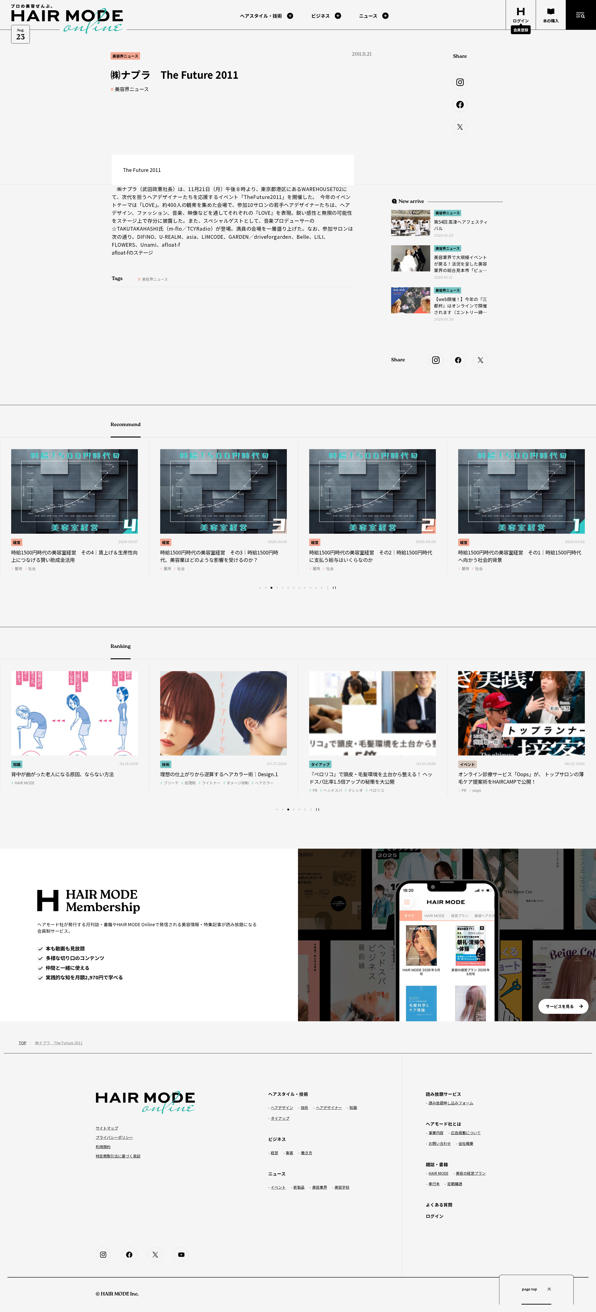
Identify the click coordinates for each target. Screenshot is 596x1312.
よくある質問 (439, 1204)
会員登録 (520, 30)
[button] (260, 588)
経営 (16, 542)
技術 (463, 542)
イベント (318, 764)
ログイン (435, 1216)
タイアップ (171, 764)
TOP (22, 1043)
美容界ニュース (132, 89)
